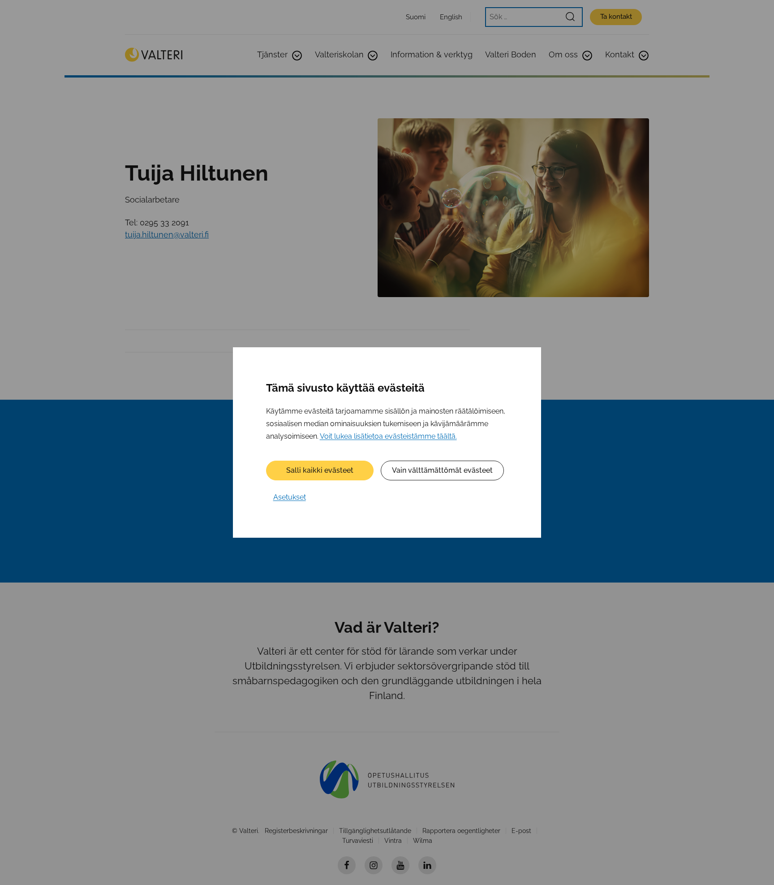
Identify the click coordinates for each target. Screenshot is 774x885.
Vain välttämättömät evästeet (442, 470)
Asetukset (289, 497)
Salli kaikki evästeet (319, 470)
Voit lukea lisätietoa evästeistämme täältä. (388, 436)
